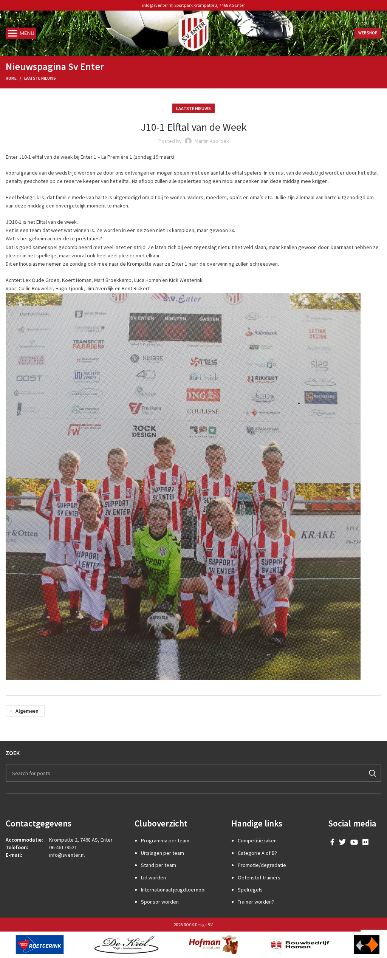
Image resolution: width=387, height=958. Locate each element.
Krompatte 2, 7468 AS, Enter (81, 839)
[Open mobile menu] (21, 33)
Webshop (368, 33)
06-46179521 (63, 847)
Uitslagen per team (162, 853)
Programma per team (165, 840)
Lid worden (153, 877)
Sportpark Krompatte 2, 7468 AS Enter (209, 5)
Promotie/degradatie (262, 865)
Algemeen (27, 710)
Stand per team (158, 865)
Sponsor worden (160, 901)
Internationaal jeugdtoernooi (173, 889)
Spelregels (250, 889)
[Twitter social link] (342, 842)
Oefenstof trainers (259, 877)
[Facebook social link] (332, 842)
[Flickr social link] (365, 842)
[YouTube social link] (354, 842)
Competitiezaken (257, 840)
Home (11, 78)
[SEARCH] (372, 773)
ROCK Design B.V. (199, 924)
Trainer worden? (256, 901)
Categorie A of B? (257, 853)
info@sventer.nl (157, 5)
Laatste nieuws (40, 78)
